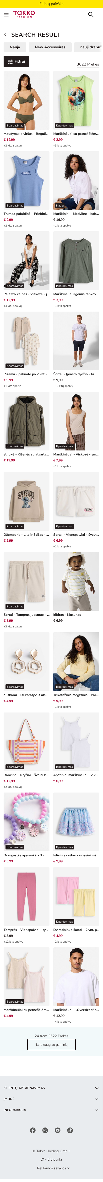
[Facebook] (33, 1130)
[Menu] (7, 14)
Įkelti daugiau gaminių (51, 1044)
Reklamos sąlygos (51, 1168)
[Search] (91, 14)
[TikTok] (70, 1130)
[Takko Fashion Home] (24, 14)
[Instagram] (45, 1130)
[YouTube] (58, 1130)
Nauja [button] (15, 47)
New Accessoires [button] (50, 47)
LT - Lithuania (51, 1159)
